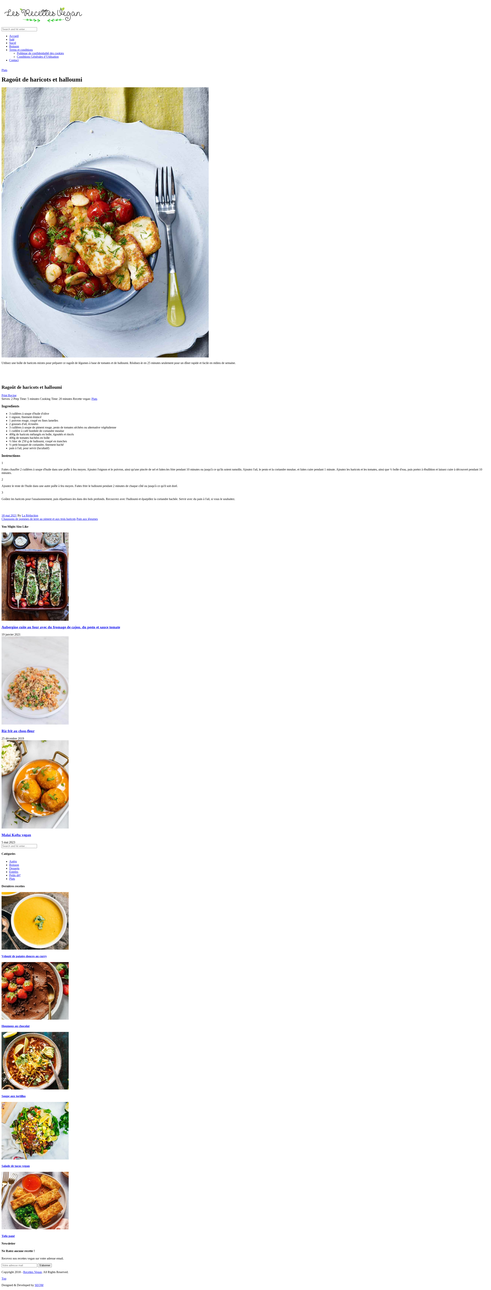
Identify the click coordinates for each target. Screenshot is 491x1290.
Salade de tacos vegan (16, 1166)
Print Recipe (9, 395)
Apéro (13, 861)
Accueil (14, 36)
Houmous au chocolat (16, 1026)
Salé (11, 39)
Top (4, 1278)
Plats (4, 70)
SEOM (39, 1285)
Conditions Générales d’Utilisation (38, 56)
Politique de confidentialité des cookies (40, 53)
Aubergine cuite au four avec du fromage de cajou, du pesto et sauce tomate (61, 627)
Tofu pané (8, 1236)
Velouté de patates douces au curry (24, 956)
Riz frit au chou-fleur (18, 731)
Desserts (14, 868)
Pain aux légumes (87, 519)
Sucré (12, 43)
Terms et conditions (21, 49)
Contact (14, 60)
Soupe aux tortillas (14, 1096)
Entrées (13, 871)
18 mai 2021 (9, 515)
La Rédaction (30, 515)
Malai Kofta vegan (16, 835)
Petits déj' (15, 875)
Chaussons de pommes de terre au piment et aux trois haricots (39, 519)
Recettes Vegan (32, 1272)
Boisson (14, 46)
